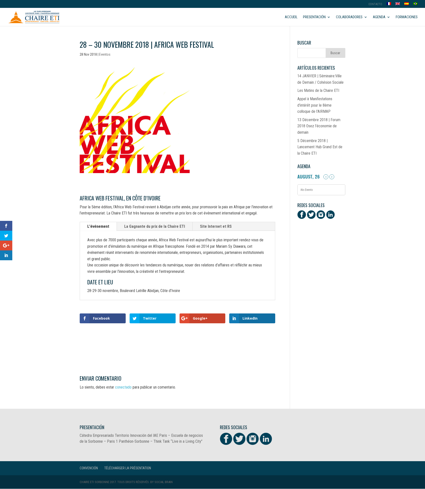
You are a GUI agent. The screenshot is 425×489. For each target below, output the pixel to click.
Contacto (375, 4)
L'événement (98, 226)
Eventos (104, 54)
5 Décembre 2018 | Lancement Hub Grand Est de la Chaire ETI (319, 147)
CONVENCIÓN (89, 468)
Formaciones (407, 17)
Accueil (291, 17)
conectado (123, 387)
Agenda (379, 17)
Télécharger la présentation (127, 468)
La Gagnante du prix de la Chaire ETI (154, 226)
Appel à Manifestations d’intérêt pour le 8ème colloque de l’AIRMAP (314, 105)
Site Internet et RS (216, 226)
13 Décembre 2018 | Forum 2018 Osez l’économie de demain (318, 126)
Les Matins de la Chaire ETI (318, 90)
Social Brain (163, 482)
